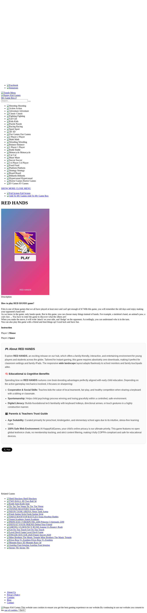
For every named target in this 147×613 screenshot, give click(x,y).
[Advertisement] (73, 21)
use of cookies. (11, 610)
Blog (9, 600)
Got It (22, 610)
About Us (11, 592)
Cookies (10, 597)
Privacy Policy (13, 595)
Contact (10, 602)
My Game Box (9, 98)
